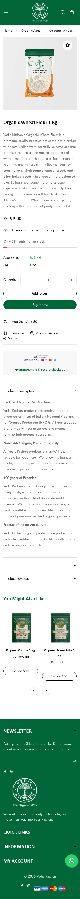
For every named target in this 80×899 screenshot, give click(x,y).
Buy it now (40, 305)
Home (7, 31)
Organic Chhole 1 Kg (20, 650)
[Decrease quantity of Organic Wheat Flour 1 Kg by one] (26, 280)
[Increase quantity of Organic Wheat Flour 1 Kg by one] (71, 280)
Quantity (9, 280)
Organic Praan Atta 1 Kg (59, 652)
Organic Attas (30, 31)
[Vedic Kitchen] (40, 12)
